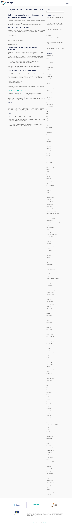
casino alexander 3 (49, 197)
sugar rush (48, 445)
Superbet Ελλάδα (49, 447)
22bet (47, 109)
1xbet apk (48, 81)
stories (47, 443)
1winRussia (48, 78)
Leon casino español (49, 301)
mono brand (48, 315)
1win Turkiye (48, 74)
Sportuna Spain (49, 441)
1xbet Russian (48, 104)
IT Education (48, 280)
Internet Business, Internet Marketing (52, 278)
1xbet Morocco (49, 97)
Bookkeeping (48, 181)
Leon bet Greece (49, 299)
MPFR (33, 522)
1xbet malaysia (48, 95)
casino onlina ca (49, 204)
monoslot (48, 325)
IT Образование (49, 285)
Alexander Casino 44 (49, 127)
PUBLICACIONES (60, 2)
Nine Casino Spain (49, 352)
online (47, 359)
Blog (47, 176)
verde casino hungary (50, 461)
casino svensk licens (49, 209)
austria (47, 137)
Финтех (47, 489)
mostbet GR (48, 329)
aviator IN (48, 146)
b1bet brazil (48, 155)
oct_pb (47, 357)
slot (47, 427)
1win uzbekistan (49, 76)
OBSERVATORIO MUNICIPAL (39, 2)
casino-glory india (49, 215)
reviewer (47, 417)
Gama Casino (48, 253)
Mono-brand (48, 318)
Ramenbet (48, 410)
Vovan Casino (48, 466)
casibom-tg (48, 192)
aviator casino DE (49, 143)
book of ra (48, 178)
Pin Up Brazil (48, 376)
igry (47, 274)
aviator (19, 67)
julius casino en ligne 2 (50, 290)
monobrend (48, 322)
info (47, 276)
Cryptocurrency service (50, 227)
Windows (48, 471)
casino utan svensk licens (50, 211)
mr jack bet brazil (49, 343)
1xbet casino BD (49, 86)
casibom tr (48, 190)
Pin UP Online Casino (50, 378)
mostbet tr (48, 339)
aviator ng (48, 151)
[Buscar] (62, 11)
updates (47, 459)
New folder (48, 348)
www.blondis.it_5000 (50, 478)
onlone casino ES (49, 362)
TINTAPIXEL (45, 522)
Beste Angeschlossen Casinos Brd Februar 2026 (54, 17)
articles (47, 136)
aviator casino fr (49, 144)
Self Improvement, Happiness (51, 424)
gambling (48, 255)
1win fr (47, 69)
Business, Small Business (50, 187)
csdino (47, 229)
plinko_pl (47, 390)
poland (47, 394)
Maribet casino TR (49, 304)
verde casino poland (49, 462)
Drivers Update (49, 236)
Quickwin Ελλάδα (49, 408)
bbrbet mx (48, 164)
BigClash (47, 171)
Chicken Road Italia (49, 220)
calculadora (48, 188)
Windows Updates (49, 473)
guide (47, 266)
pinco (47, 382)
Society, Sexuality (49, 438)
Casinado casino (49, 194)
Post (47, 396)
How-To (47, 273)
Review (47, 413)
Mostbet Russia (49, 338)
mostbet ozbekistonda (50, 336)
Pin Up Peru (48, 380)
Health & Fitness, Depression (51, 269)
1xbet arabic (48, 83)
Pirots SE (48, 383)
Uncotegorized (49, 457)
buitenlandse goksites (50, 185)
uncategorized (48, 455)
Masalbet (48, 306)
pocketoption (48, 392)
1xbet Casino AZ (49, 85)
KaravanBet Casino (49, 292)
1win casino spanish (49, 67)
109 (47, 58)
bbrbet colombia (49, 162)
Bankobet (48, 157)
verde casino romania (50, 464)
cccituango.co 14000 (50, 218)
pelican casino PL (49, 373)
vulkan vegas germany (50, 468)
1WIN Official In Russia (50, 72)
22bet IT (47, 113)
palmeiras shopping (49, 369)
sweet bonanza (49, 448)
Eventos (47, 239)
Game (47, 257)
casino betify (48, 199)
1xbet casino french (49, 88)
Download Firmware (49, 232)
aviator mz (48, 150)
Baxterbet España (49, 160)
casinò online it (49, 208)
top (47, 454)
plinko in (47, 387)
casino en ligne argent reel (51, 201)
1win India (48, 71)
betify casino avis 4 (49, 167)
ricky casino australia (49, 420)
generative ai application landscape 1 (52, 260)
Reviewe (47, 415)
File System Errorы (49, 246)
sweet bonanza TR (49, 450)
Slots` (47, 431)
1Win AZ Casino (49, 62)
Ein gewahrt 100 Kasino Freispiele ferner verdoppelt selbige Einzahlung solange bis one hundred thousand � (54, 39)
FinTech (47, 248)
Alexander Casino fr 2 (50, 129)
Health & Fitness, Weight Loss (51, 271)
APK (47, 134)
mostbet (47, 327)
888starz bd (48, 122)
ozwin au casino (49, 364)
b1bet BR (48, 153)
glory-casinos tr (49, 264)
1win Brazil (48, 65)
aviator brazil (48, 141)
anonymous (48, 132)
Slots (47, 429)
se (46, 422)
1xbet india (48, 90)
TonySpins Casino (49, 452)
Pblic (47, 371)
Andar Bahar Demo (49, 130)
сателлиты (48, 485)
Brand (47, 183)
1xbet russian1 (48, 106)
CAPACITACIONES (67, 2)
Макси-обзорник (49, 482)
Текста (47, 487)
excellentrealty (48, 241)
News (47, 350)
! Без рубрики (48, 55)
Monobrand (48, 320)
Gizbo (47, 262)
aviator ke (48, 148)
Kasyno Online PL (49, 294)
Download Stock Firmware (51, 234)
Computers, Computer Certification (52, 222)
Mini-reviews (48, 311)
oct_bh (47, 355)
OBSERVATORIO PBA (48, 2)
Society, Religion (49, 436)
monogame (48, 324)
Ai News (47, 125)
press (47, 401)
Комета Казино (49, 480)
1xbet (47, 79)
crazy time (48, 225)
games (47, 259)
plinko (47, 385)
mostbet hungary (49, 331)
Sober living (48, 434)
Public (47, 404)
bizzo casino (48, 174)
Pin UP (47, 375)
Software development (50, 440)
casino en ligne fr (49, 202)
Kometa (47, 297)
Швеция (47, 494)
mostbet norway (49, 334)
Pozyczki (48, 399)
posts (47, 397)
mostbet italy (48, 332)
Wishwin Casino (49, 475)
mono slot (48, 317)
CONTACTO (68, 3)
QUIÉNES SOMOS (30, 2)
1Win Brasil (48, 64)
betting (47, 169)
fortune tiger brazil (49, 252)
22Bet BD (48, 111)
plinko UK (48, 389)
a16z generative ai (49, 123)
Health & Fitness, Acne (50, 267)
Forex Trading (48, 250)
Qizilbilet (47, 406)
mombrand (48, 313)
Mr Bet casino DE (49, 341)
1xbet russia (48, 102)
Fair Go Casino (48, 243)
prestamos (48, 403)
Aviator (47, 139)
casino (47, 195)
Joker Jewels (48, 287)
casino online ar (49, 206)
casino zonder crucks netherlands (52, 213)
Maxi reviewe (48, 308)
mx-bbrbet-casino (49, 345)
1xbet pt (47, 99)
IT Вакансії (48, 283)
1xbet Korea (48, 92)
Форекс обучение (49, 492)
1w (46, 60)
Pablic (47, 366)
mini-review (48, 310)
